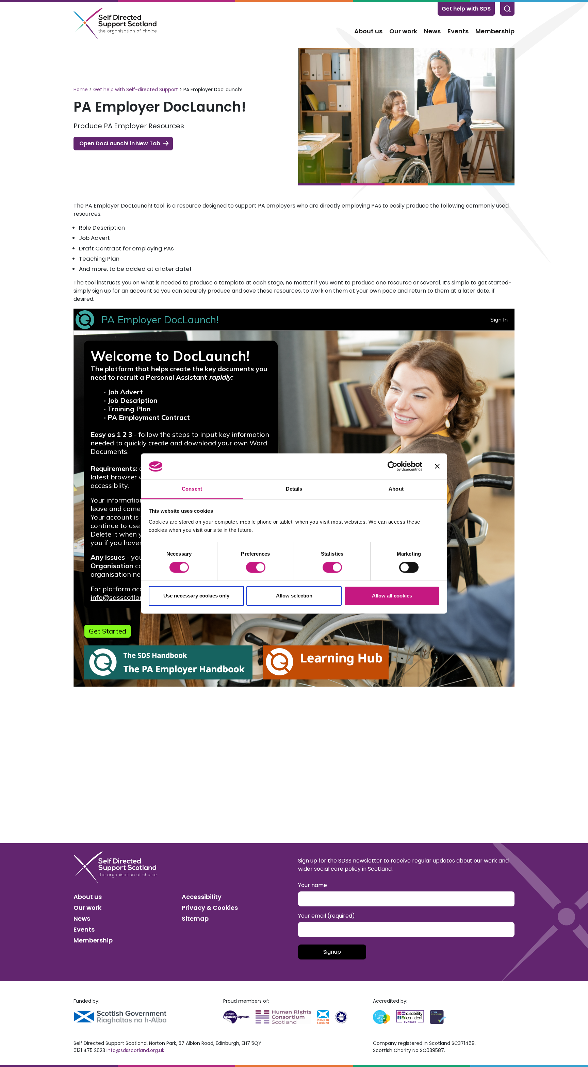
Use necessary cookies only (196, 595)
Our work (403, 31)
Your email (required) (326, 916)
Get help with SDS (466, 9)
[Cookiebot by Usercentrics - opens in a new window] (392, 466)
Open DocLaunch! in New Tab (119, 143)
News (432, 31)
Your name (312, 885)
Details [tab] (294, 489)
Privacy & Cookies (210, 907)
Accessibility (202, 896)
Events (458, 31)
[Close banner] (437, 466)
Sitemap (195, 918)
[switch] (255, 567)
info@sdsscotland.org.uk (135, 1050)
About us (368, 31)
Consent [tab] (192, 489)
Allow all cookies (392, 595)
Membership (494, 31)
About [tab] (396, 489)
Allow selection (294, 595)
